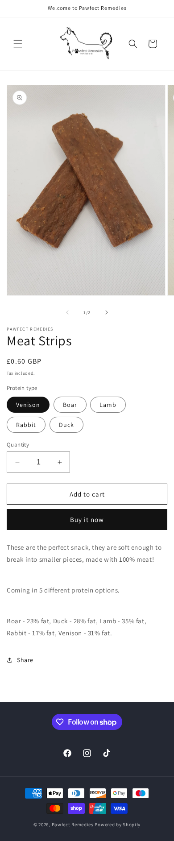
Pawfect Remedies (73, 824)
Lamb (107, 405)
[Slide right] (106, 312)
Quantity (18, 444)
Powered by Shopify (118, 824)
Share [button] (25, 660)
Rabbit (26, 425)
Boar (70, 405)
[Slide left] (67, 312)
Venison (28, 405)
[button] (18, 44)
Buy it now (87, 519)
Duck (66, 425)
